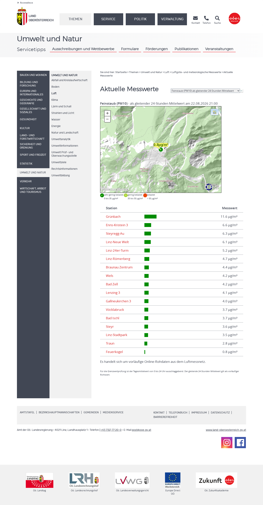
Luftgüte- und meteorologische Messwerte (196, 72)
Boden (55, 87)
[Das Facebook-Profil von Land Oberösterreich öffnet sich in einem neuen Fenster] (240, 442)
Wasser (55, 119)
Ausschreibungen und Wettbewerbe (83, 49)
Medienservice (113, 412)
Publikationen (187, 49)
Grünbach (113, 216)
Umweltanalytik (60, 139)
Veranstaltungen (219, 49)
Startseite (121, 72)
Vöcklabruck (115, 310)
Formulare (130, 49)
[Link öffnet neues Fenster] (234, 16)
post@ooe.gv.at (141, 430)
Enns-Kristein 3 (117, 225)
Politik (140, 19)
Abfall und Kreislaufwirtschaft (69, 80)
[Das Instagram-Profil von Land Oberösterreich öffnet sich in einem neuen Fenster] (227, 442)
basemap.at (122, 190)
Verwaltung (172, 19)
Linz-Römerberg (118, 259)
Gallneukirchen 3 (118, 301)
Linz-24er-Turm (117, 250)
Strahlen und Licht (62, 113)
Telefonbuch (178, 412)
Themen (75, 19)
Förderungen (157, 49)
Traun (110, 343)
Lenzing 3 (113, 293)
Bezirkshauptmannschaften (59, 412)
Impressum (199, 412)
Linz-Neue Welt (117, 242)
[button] (215, 111)
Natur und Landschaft (64, 132)
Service (108, 19)
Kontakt (159, 412)
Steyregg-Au (115, 233)
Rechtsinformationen (64, 169)
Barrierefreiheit (165, 417)
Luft (53, 93)
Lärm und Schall (61, 106)
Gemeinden (91, 412)
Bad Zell (112, 284)
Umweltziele (58, 162)
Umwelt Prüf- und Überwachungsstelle (64, 154)
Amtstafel (27, 412)
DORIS (113, 190)
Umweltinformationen (64, 146)
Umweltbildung (60, 175)
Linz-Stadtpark (116, 335)
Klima (54, 100)
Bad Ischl (112, 318)
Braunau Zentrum (119, 267)
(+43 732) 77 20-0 (110, 430)
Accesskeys (26, 3)
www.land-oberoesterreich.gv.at (226, 430)
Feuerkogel (114, 352)
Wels (109, 276)
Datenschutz (220, 412)
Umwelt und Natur (64, 75)
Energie (56, 126)
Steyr (110, 326)
